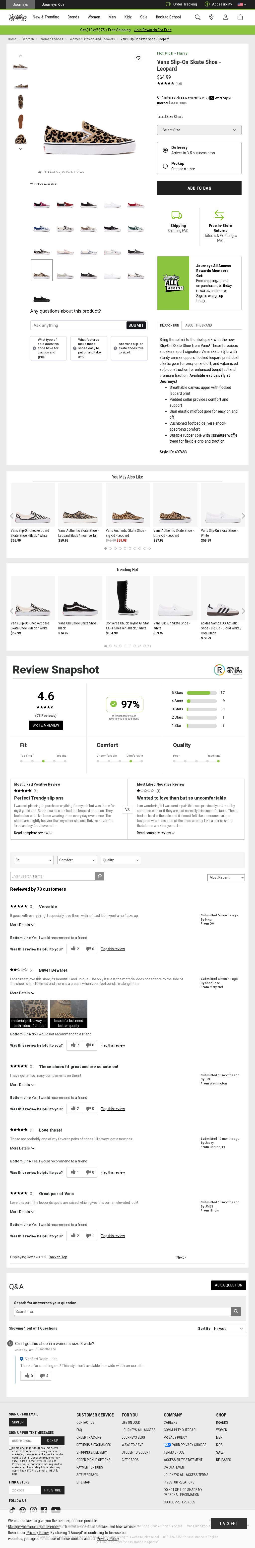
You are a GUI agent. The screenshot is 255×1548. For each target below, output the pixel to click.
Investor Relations (179, 1482)
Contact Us (85, 1422)
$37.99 (158, 540)
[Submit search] (236, 1311)
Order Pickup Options (93, 1460)
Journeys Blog (133, 1437)
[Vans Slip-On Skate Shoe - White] (223, 505)
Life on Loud (131, 1422)
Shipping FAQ (178, 231)
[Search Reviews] (99, 876)
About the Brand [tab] (198, 325)
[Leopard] (42, 270)
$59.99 (16, 540)
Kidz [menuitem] (128, 16)
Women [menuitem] (94, 16)
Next (20, 147)
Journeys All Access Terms (186, 1475)
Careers (171, 1422)
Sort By (204, 1328)
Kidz (219, 1445)
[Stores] (212, 17)
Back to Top (58, 1257)
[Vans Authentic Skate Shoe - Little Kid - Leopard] (175, 505)
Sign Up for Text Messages (31, 1433)
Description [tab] (169, 325)
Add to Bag (199, 188)
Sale (220, 1452)
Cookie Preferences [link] (179, 1502)
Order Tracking (185, 4)
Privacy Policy (175, 1437)
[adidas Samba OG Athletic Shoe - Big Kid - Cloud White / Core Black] (223, 598)
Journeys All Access (139, 1430)
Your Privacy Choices (189, 1445)
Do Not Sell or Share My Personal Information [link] (183, 1492)
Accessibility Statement (183, 1460)
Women (221, 1430)
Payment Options (89, 1467)
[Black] (112, 223)
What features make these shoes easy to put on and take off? (89, 348)
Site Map (83, 1482)
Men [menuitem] (112, 16)
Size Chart (174, 117)
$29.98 (122, 540)
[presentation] (46, 17)
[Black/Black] (89, 199)
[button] (241, 4)
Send (136, 325)
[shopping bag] (241, 17)
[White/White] (112, 199)
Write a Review (46, 725)
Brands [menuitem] (73, 16)
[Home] (18, 17)
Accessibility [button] (222, 4)
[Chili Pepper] (136, 199)
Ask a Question (228, 1285)
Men (219, 1437)
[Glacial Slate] (89, 247)
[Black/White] (65, 223)
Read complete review (31, 833)
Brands (222, 1422)
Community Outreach (180, 1430)
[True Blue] (42, 223)
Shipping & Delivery (91, 1452)
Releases (223, 1460)
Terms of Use (174, 1452)
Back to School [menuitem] (168, 16)
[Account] (226, 17)
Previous (20, 54)
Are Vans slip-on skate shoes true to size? (131, 348)
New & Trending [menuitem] (46, 16)
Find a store (19, 1482)
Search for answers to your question (45, 1303)
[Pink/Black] (42, 199)
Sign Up (18, 1422)
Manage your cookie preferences (34, 1526)
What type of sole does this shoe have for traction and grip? (48, 348)
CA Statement (175, 1467)
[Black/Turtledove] (42, 247)
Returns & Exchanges (93, 1445)
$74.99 (63, 633)
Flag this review (113, 949)
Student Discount (136, 1452)
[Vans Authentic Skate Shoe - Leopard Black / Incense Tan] (80, 505)
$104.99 (112, 633)
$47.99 (111, 540)
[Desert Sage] (65, 270)
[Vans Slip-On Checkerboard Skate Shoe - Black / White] (33, 505)
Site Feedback (87, 1475)
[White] (112, 270)
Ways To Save (132, 1445)
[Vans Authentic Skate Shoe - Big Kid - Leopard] (128, 505)
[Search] (198, 17)
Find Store (52, 1490)
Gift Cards (130, 1460)
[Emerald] (136, 223)
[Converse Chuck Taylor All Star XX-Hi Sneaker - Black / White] (128, 598)
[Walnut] (89, 223)
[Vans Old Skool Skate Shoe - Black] (80, 598)
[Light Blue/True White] (112, 247)
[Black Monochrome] (42, 294)
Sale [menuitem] (144, 16)
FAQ (79, 1430)
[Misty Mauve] (65, 247)
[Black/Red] (65, 199)
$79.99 (206, 638)
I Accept (229, 1523)
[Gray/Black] (136, 247)
